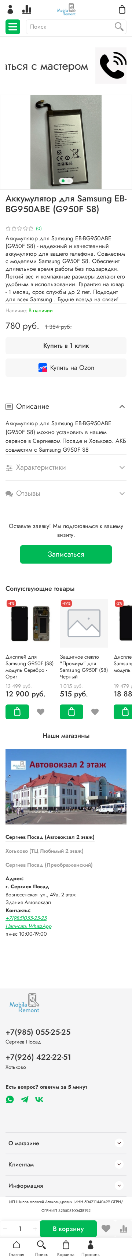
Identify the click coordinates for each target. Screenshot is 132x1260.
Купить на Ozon (72, 367)
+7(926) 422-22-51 (38, 1057)
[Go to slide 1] (63, 180)
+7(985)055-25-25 (26, 918)
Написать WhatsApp (28, 926)
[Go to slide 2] (68, 180)
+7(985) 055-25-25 (38, 1032)
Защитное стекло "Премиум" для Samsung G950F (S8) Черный (84, 666)
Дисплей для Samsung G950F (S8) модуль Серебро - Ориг (30, 666)
